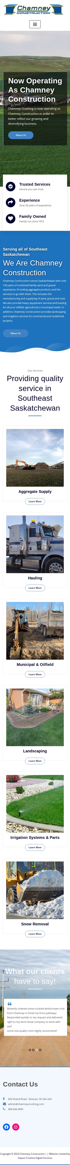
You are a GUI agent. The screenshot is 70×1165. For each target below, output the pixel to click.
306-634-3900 (15, 1109)
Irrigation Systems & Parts (35, 837)
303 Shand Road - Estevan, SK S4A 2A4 (30, 1099)
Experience (29, 200)
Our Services (22, 126)
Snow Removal (35, 924)
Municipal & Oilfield (35, 664)
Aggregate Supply (35, 491)
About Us (15, 333)
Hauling (35, 578)
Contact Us (20, 1084)
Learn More (35, 501)
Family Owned (32, 216)
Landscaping (35, 751)
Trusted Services (34, 184)
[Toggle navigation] (35, 24)
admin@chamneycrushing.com (26, 1104)
